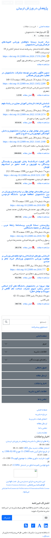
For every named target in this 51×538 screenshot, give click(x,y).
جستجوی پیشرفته (39, 327)
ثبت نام (19, 2)
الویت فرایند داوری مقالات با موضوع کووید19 (30, 458)
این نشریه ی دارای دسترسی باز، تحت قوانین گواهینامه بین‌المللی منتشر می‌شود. (25, 486)
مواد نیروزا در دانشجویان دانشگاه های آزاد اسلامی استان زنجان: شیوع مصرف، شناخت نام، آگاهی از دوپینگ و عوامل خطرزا (25, 288)
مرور (44, 343)
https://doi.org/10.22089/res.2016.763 (27, 236)
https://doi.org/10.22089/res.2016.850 (27, 205)
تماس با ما (42, 399)
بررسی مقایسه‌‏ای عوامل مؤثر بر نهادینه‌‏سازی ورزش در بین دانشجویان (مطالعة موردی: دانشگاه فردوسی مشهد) (25, 194)
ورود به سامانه (31, 2)
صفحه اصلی (44, 26)
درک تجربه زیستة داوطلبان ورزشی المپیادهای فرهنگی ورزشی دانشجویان (25, 43)
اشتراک (7, 518)
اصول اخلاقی (41, 367)
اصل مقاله (24, 95)
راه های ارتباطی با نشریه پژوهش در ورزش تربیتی (27, 441)
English (7, 2)
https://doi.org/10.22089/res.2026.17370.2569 (24, 56)
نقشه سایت (42, 432)
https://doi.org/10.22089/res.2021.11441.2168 (24, 142)
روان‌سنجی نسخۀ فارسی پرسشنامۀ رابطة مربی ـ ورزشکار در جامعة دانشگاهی (25, 226)
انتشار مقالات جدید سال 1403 (36, 448)
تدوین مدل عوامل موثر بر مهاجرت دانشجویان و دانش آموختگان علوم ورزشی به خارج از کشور (25, 132)
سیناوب (45, 536)
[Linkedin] (45, 526)
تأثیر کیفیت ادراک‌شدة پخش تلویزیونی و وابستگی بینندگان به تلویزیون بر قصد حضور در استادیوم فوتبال (25, 164)
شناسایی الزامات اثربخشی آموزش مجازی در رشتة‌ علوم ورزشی (25, 104)
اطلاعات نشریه (40, 351)
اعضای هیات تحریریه (38, 419)
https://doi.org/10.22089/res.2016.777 (27, 269)
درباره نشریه (41, 414)
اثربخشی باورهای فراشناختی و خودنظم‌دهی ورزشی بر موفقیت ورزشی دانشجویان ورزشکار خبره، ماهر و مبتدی (25, 258)
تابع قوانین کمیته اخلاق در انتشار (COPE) (30, 465)
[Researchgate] (33, 526)
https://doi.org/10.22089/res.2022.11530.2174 (24, 114)
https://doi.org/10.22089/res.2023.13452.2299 (24, 83)
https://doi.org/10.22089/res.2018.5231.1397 (24, 175)
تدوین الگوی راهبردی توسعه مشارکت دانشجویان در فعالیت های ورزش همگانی (25, 73)
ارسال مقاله (41, 375)
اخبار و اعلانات (40, 383)
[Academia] (39, 526)
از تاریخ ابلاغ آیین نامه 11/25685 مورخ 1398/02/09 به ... (25, 453)
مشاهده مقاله (43, 64)
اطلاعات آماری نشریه (37, 391)
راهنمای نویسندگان (37, 359)
